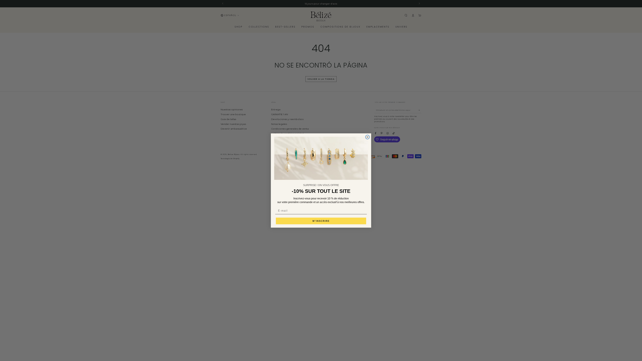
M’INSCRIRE (321, 221)
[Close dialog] (367, 137)
